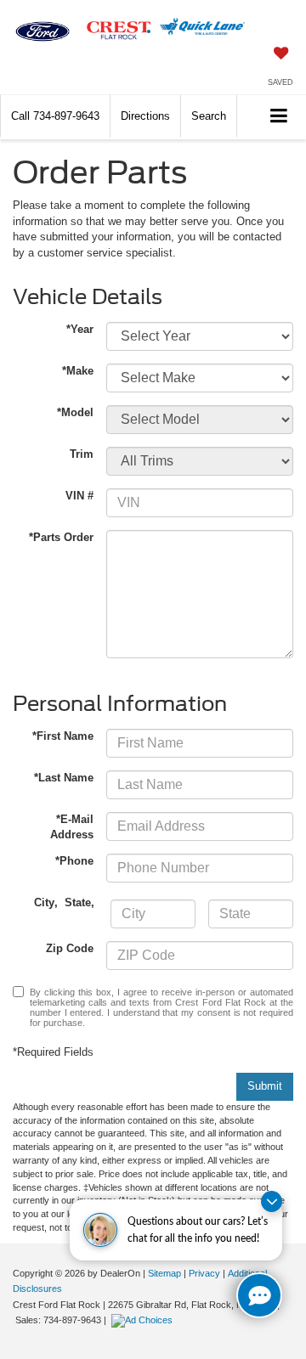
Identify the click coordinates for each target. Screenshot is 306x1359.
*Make (78, 370)
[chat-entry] (259, 1295)
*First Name (63, 736)
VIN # (79, 495)
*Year (80, 329)
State (78, 902)
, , (66, 902)
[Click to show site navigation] (279, 116)
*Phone (74, 860)
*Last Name (64, 777)
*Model (75, 412)
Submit (264, 1086)
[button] (55, 116)
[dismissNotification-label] (271, 1201)
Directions (145, 116)
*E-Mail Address (72, 827)
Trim (82, 454)
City (44, 902)
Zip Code (70, 948)
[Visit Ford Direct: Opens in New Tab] (144, 1320)
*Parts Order (61, 537)
